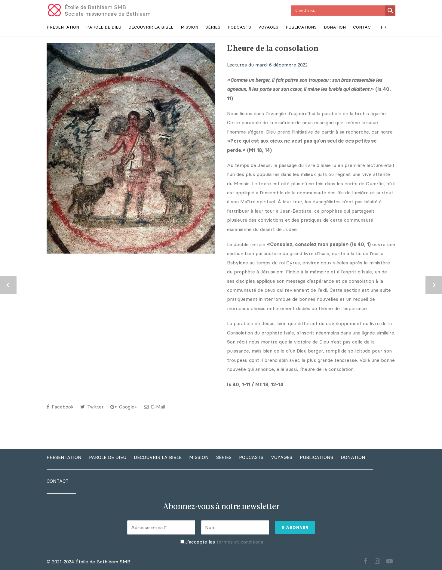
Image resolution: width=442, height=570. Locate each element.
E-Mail (157, 407)
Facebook (62, 407)
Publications (301, 27)
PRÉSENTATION (63, 27)
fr (383, 27)
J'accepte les (224, 542)
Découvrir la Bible (150, 27)
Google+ (127, 407)
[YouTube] (389, 561)
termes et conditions (239, 542)
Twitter (95, 407)
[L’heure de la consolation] (131, 165)
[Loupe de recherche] (390, 10)
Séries (212, 27)
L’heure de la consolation (272, 48)
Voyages (268, 27)
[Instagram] (377, 561)
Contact (363, 27)
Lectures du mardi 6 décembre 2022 (267, 65)
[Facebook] (365, 561)
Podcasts (239, 27)
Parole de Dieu (103, 27)
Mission (189, 27)
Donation (335, 27)
